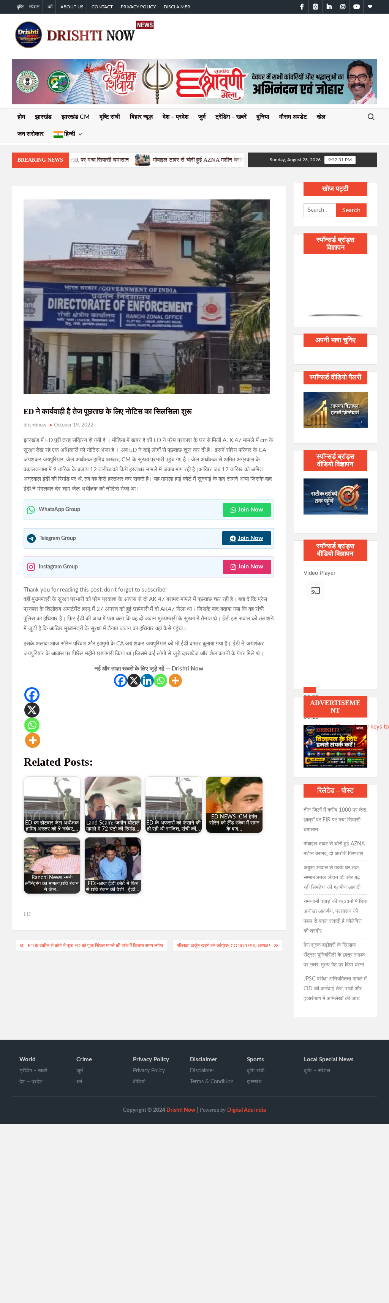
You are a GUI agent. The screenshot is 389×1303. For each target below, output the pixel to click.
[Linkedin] (147, 680)
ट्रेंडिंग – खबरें (231, 117)
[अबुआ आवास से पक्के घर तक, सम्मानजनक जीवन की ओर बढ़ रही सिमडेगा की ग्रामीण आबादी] (202, 160)
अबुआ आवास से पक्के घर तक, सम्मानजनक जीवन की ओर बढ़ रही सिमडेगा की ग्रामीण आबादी (332, 877)
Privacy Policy (138, 7)
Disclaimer (177, 7)
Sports (255, 1059)
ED (27, 914)
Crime (84, 1059)
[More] (175, 680)
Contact (102, 7)
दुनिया (262, 117)
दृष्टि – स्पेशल (28, 7)
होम (21, 117)
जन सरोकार (30, 134)
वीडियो (139, 1081)
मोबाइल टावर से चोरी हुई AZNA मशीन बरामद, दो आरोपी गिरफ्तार (121, 160)
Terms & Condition (212, 1081)
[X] (134, 680)
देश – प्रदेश (175, 117)
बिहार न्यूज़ (141, 117)
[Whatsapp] (160, 680)
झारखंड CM (76, 117)
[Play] (310, 690)
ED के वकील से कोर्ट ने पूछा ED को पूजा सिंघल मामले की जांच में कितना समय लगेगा (95, 945)
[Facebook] (120, 680)
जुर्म (202, 117)
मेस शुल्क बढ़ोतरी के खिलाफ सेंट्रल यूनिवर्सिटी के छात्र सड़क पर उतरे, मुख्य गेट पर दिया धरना (334, 955)
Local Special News (329, 1059)
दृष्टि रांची (110, 117)
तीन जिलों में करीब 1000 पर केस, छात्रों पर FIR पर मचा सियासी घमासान (335, 819)
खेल (321, 117)
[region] (336, 289)
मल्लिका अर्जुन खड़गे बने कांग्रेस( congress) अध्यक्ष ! (223, 945)
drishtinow (35, 425)
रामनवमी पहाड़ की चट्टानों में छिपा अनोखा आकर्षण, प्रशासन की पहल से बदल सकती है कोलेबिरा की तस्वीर (335, 916)
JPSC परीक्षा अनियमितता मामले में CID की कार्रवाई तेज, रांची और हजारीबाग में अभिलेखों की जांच (335, 988)
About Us (72, 7)
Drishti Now (180, 1110)
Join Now (250, 510)
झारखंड (43, 117)
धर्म (49, 7)
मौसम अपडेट (293, 117)
